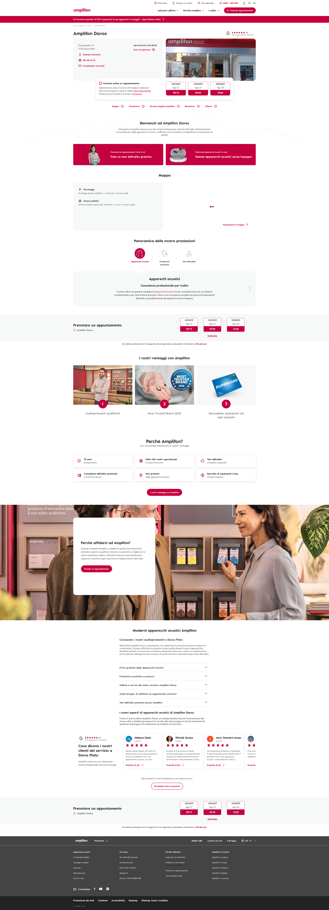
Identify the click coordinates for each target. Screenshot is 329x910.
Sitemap (133, 900)
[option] (142, 751)
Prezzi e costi (78, 878)
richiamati (137, 94)
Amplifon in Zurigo (219, 862)
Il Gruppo (231, 840)
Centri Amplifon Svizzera (82, 25)
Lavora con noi (215, 840)
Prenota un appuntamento (177, 870)
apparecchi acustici (164, 291)
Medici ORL (196, 840)
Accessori (77, 867)
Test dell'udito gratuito (129, 857)
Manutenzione (79, 873)
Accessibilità (118, 900)
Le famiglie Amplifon (81, 857)
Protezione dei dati (83, 900)
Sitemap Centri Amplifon (154, 900)
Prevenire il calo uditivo (175, 862)
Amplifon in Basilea (219, 873)
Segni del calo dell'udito (175, 857)
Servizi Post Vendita (128, 867)
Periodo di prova (126, 862)
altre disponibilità (142, 90)
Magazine (124, 873)
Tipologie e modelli (81, 862)
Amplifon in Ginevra (220, 867)
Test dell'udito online (174, 875)
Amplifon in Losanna (220, 878)
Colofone (103, 900)
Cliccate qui (200, 343)
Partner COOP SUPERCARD (130, 878)
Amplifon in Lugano (220, 857)
